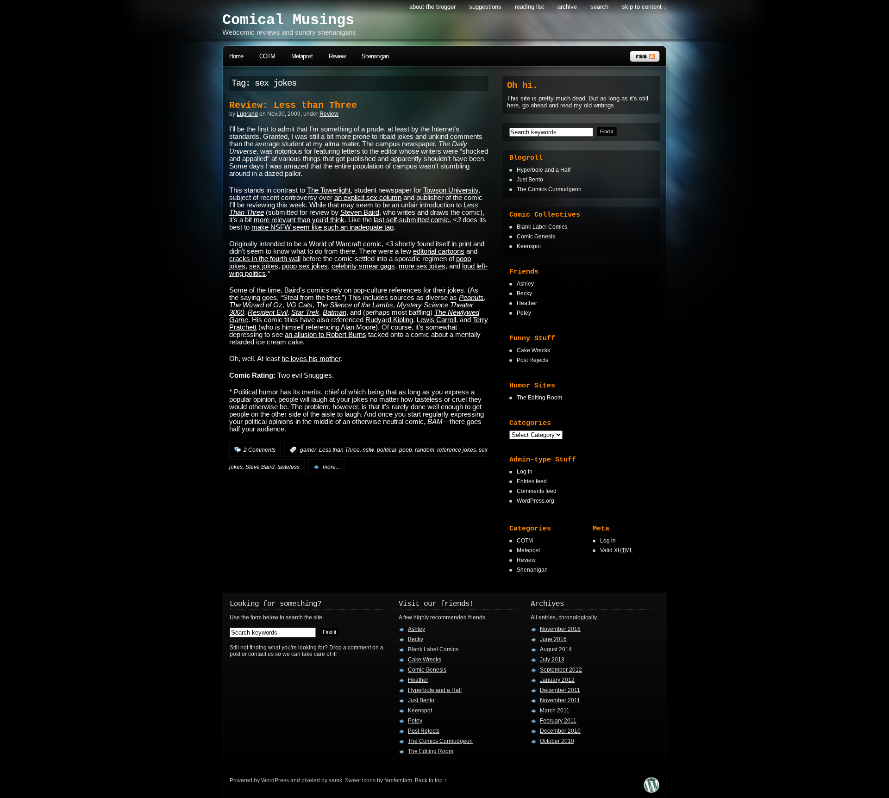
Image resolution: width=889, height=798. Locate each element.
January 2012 (557, 680)
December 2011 (560, 690)
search (599, 6)
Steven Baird (359, 212)
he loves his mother (311, 358)
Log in (524, 471)
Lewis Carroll (436, 320)
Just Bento (530, 179)
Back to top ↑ (431, 780)
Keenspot (529, 246)
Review (337, 56)
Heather (527, 303)
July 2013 (552, 659)
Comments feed (537, 491)
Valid (616, 550)
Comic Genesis (536, 236)
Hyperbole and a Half (543, 170)
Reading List (529, 6)
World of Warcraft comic (345, 244)
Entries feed (532, 481)
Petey (524, 313)
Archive (567, 6)
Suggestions (485, 6)
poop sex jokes (305, 266)
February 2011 (558, 720)
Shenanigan (375, 56)
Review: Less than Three (293, 105)
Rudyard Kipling (389, 320)
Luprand (247, 114)
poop (405, 450)
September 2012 (561, 670)
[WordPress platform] (651, 790)
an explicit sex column (367, 197)
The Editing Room (539, 397)
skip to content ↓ (644, 6)
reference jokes (456, 450)
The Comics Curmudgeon (549, 189)
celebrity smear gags (363, 266)
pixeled (310, 780)
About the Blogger (432, 6)
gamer (308, 450)
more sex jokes (422, 266)
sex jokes (263, 266)
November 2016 (560, 629)
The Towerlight (329, 190)
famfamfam (398, 780)
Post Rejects (532, 360)
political (386, 450)
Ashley (525, 284)
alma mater (341, 144)
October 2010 (557, 741)
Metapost (302, 56)
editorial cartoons (438, 251)
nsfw (368, 450)
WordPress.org (535, 501)
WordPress (275, 780)
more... (331, 467)
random (424, 450)
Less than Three (339, 450)
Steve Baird (260, 467)
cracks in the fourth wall (265, 258)
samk (335, 780)
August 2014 (556, 649)
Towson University (450, 190)
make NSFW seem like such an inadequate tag (322, 227)
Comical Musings (288, 20)
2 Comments (259, 450)
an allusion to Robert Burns (325, 334)
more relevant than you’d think (299, 220)
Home (236, 56)
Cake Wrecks (533, 350)
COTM (267, 56)
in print (461, 244)
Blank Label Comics (542, 227)
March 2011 (555, 710)
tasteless (288, 467)
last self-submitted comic (411, 220)
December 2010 (560, 731)
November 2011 (560, 700)
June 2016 (553, 639)
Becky (524, 293)
